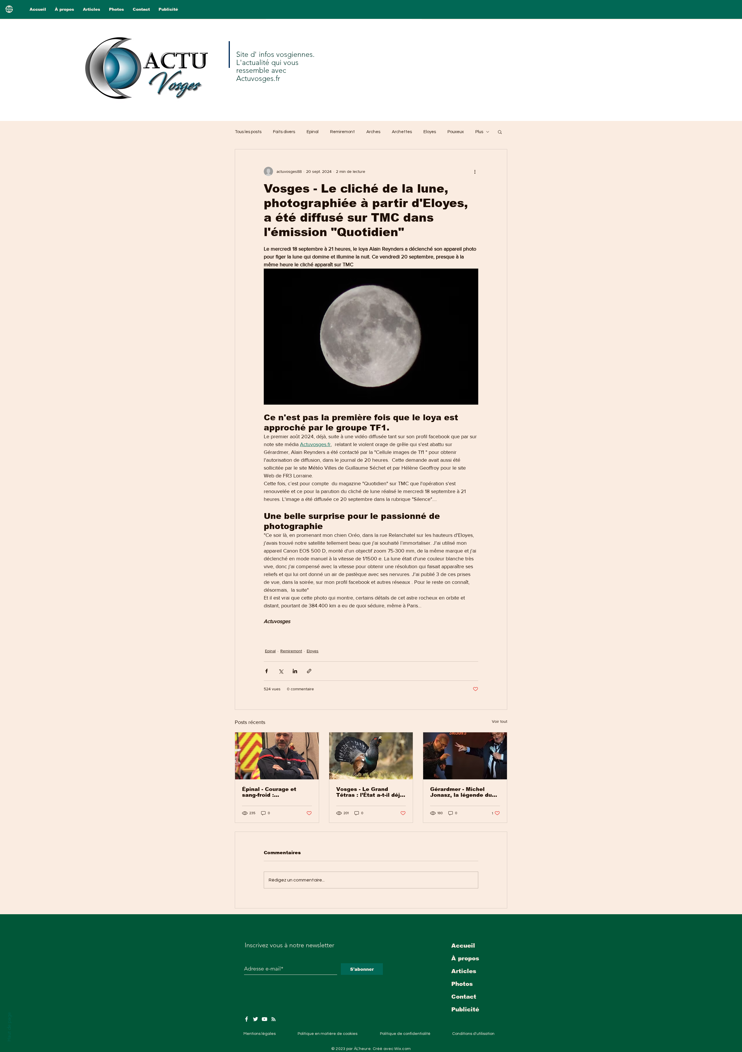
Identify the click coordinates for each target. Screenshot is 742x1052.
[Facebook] (246, 1019)
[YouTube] (264, 1019)
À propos (465, 958)
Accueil (463, 945)
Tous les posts (248, 132)
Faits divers (284, 132)
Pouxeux (456, 132)
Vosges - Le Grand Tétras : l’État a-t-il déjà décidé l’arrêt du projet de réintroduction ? (369, 792)
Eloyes (429, 132)
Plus (479, 132)
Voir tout (499, 721)
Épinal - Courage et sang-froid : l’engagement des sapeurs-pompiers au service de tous (271, 792)
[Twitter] (255, 1019)
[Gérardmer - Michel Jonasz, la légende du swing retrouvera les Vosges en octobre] (465, 755)
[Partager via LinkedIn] (295, 671)
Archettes (402, 132)
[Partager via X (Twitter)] (280, 671)
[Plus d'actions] (474, 171)
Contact (463, 996)
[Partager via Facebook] (266, 671)
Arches (373, 132)
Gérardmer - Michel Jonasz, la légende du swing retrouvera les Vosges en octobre (461, 792)
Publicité (465, 1009)
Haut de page (9, 1027)
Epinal (313, 132)
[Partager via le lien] (309, 671)
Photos (462, 984)
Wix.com (402, 1049)
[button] (500, 131)
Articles (463, 971)
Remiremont (342, 132)
